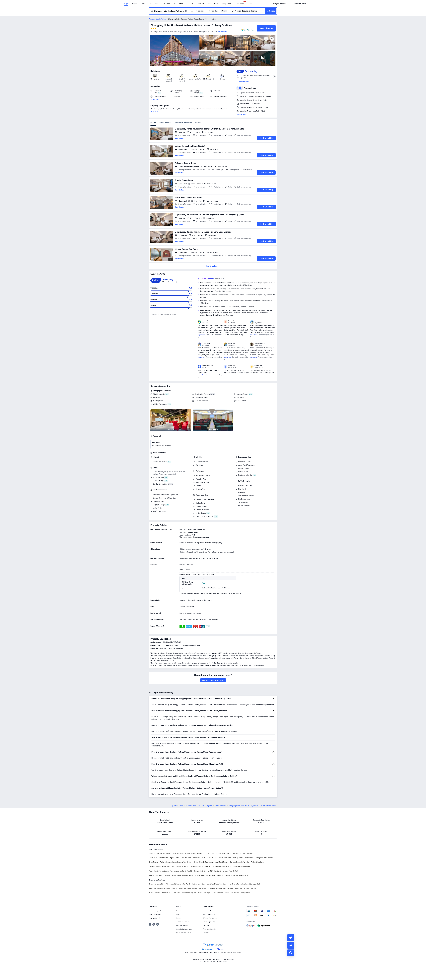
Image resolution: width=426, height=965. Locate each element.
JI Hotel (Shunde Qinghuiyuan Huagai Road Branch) (211, 862)
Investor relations (209, 911)
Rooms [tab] (153, 123)
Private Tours (213, 4)
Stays (126, 4)
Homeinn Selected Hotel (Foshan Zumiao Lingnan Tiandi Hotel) (216, 871)
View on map (241, 115)
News (178, 914)
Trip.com (174, 806)
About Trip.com (181, 911)
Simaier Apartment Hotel (157, 866)
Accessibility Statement (184, 929)
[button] (251, 4)
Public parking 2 (158, 481)
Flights (134, 4)
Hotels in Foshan (220, 806)
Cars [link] (150, 4)
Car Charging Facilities (202, 394)
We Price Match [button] (249, 30)
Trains (143, 4)
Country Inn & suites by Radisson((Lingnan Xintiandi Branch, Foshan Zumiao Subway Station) (199, 866)
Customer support (155, 911)
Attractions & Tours (162, 4)
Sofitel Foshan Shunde (223, 853)
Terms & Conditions (182, 922)
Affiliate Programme (210, 918)
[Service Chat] (290, 952)
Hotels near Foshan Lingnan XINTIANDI (192, 888)
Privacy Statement (182, 925)
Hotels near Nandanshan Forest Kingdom (163, 888)
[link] (279, 4)
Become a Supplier (209, 929)
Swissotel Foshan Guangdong (243, 853)
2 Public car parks (159, 394)
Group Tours (226, 4)
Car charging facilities (160, 484)
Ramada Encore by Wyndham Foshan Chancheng (247, 862)
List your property (209, 922)
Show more (154, 111)
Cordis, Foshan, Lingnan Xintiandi (160, 853)
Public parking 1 (158, 477)
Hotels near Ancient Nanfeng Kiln (184, 893)
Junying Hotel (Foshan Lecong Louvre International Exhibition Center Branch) (221, 875)
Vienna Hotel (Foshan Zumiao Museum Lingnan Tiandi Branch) (170, 871)
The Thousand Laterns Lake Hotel (193, 858)
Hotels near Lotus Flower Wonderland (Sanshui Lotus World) (169, 884)
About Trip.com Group (183, 933)
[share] (290, 945)
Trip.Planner (239, 4)
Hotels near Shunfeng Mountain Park (220, 888)
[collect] (290, 937)
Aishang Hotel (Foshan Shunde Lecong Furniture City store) (253, 858)
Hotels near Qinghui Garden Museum (210, 893)
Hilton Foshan (153, 862)
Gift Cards (200, 4)
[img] (174, 50)
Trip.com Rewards (209, 914)
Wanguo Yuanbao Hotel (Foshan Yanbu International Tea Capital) (171, 875)
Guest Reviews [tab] (165, 123)
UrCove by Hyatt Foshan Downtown (218, 858)
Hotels (181, 806)
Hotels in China (190, 806)
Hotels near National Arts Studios (160, 893)
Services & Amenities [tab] (183, 123)
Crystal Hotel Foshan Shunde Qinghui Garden (164, 858)
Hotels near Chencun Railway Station (237, 893)
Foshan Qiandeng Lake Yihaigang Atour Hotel (175, 862)
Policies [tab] (198, 123)
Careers (178, 918)
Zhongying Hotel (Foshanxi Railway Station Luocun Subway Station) (191, 25)
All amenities (154, 100)
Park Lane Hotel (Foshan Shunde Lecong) (187, 853)
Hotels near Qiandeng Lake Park (246, 888)
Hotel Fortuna (209, 853)
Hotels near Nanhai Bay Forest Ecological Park (244, 884)
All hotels (206, 925)
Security (205, 933)
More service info (154, 918)
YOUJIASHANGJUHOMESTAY (242, 866)
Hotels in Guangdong (205, 806)
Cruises (190, 4)
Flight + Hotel (179, 4)
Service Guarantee (155, 914)
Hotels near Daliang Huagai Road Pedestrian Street (209, 884)
